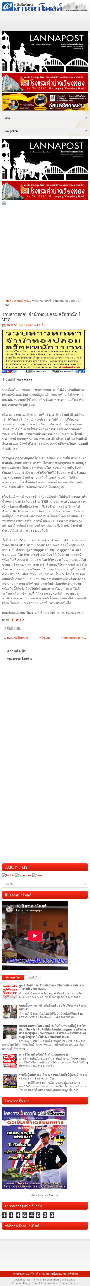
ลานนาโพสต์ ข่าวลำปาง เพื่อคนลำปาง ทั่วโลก (50, 1273)
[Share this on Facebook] (12, 620)
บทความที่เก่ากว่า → (74, 638)
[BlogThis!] (10, 628)
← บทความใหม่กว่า (15, 638)
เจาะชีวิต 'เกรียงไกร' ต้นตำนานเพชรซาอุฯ (44, 1054)
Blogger (54, 1195)
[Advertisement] (45, 251)
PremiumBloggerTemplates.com (31, 1283)
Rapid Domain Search (65, 1283)
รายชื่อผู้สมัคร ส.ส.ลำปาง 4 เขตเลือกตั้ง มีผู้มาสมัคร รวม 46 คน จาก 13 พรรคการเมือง (53, 1076)
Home (7, 301)
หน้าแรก (44, 638)
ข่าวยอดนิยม (13, 977)
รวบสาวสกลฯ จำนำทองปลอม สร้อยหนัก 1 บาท (41, 316)
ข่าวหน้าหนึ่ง (21, 301)
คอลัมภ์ (33, 977)
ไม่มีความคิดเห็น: (35, 325)
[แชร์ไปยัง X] (14, 628)
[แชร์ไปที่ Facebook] (19, 628)
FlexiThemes (33, 1279)
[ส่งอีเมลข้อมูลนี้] (6, 628)
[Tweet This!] (16, 620)
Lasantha (70, 1279)
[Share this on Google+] (22, 620)
